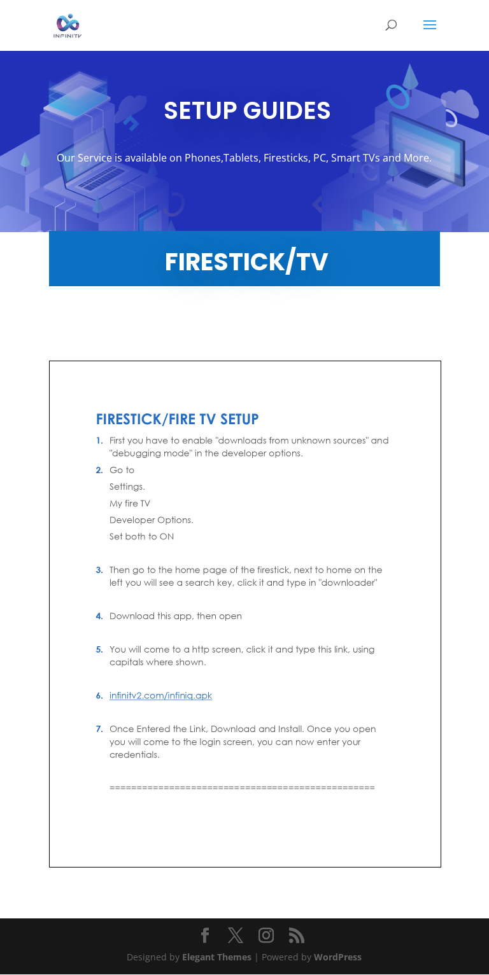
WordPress (338, 957)
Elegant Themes (217, 957)
